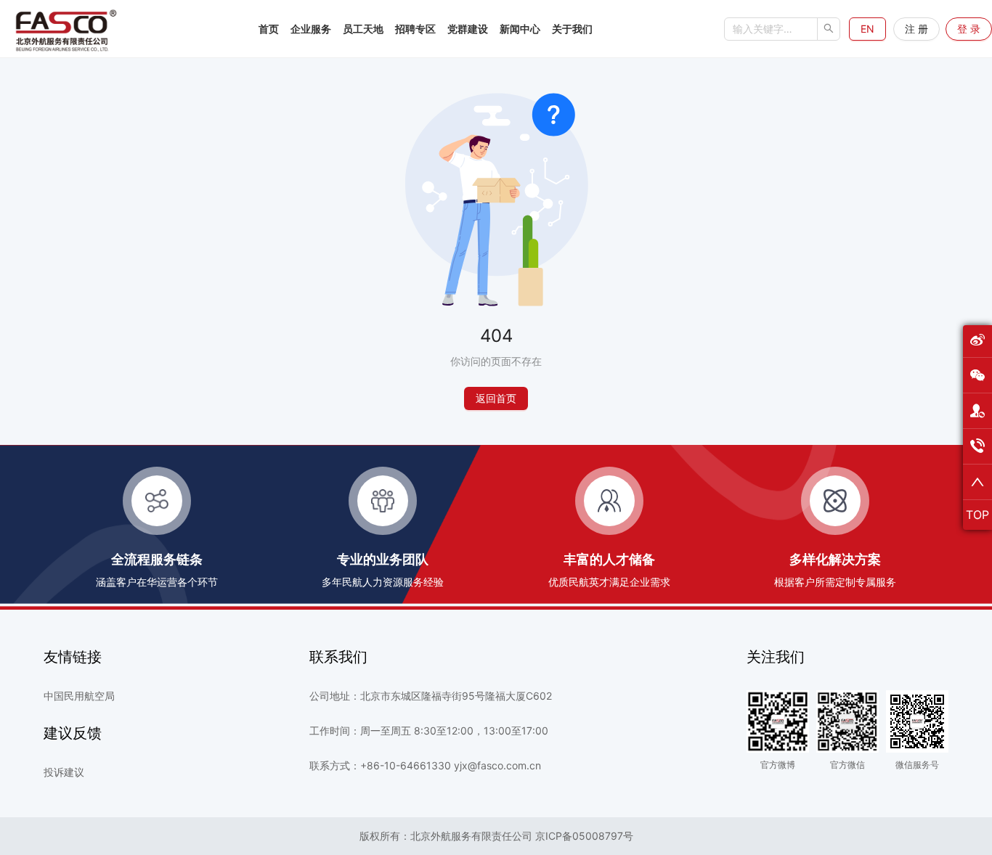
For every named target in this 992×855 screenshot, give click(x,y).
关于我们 (572, 28)
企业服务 (310, 28)
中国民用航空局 (79, 696)
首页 (269, 28)
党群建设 (467, 28)
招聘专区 (415, 28)
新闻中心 (520, 28)
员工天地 (363, 28)
